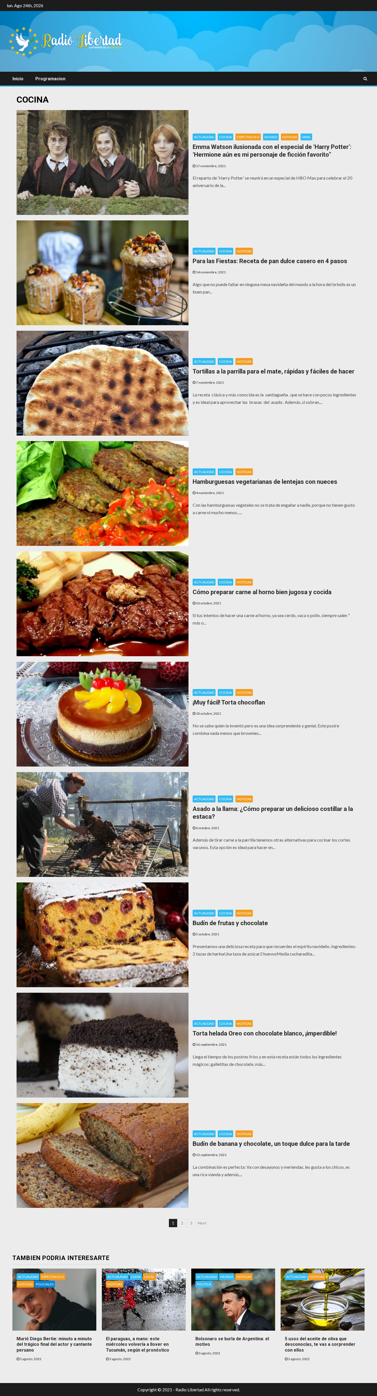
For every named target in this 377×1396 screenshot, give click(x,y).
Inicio (17, 78)
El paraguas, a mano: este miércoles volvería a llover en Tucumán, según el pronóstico (137, 1344)
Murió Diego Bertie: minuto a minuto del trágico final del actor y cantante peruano (54, 1344)
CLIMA (136, 1277)
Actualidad (204, 137)
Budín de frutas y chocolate (230, 923)
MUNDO (270, 137)
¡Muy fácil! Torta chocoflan (229, 702)
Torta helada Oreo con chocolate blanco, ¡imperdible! (265, 1033)
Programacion (50, 78)
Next (202, 1223)
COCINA (225, 137)
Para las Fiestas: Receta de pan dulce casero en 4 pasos (270, 261)
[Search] (365, 78)
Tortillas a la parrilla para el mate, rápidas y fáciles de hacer (273, 371)
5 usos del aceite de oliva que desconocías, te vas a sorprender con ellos (320, 1344)
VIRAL (306, 137)
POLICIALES (45, 1284)
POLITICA (204, 1284)
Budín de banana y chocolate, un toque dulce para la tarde (271, 1143)
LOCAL (149, 1277)
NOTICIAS (289, 137)
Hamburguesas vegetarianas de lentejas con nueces (265, 481)
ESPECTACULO (248, 137)
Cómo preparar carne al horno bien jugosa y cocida (262, 592)
